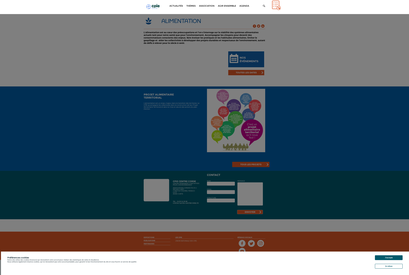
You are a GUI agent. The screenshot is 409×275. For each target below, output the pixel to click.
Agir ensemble (227, 6)
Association (207, 6)
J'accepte (389, 258)
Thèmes (191, 6)
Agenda (244, 6)
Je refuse (388, 266)
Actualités (176, 6)
